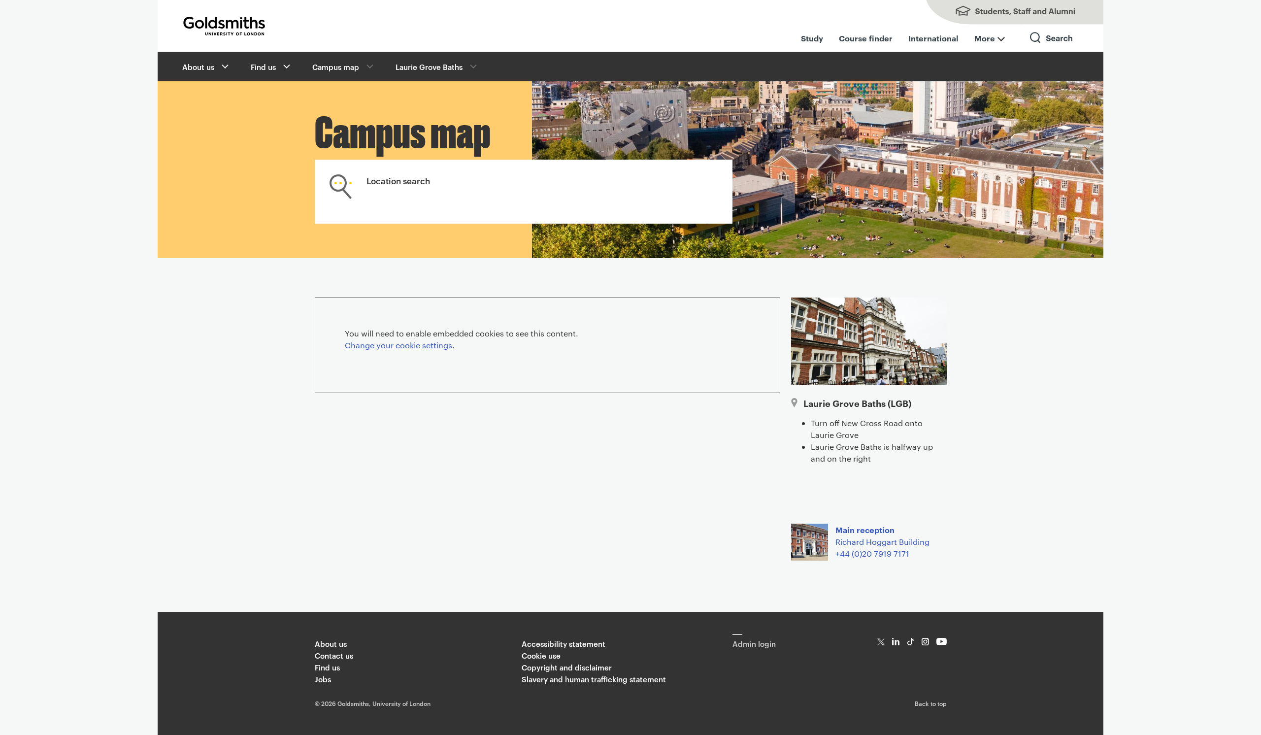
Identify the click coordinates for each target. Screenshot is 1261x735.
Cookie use (541, 655)
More (984, 38)
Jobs (323, 679)
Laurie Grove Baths (429, 66)
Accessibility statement (563, 643)
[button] (224, 66)
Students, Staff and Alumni (1004, 12)
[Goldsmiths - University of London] (224, 26)
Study (812, 38)
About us (198, 66)
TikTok (910, 641)
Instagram (925, 641)
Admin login (754, 643)
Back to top (931, 703)
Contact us (334, 655)
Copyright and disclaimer (567, 667)
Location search (398, 180)
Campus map (335, 66)
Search (1052, 46)
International (933, 38)
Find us (263, 66)
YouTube (941, 641)
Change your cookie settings (398, 345)
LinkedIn (895, 641)
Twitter (881, 641)
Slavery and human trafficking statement (594, 679)
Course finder (866, 38)
